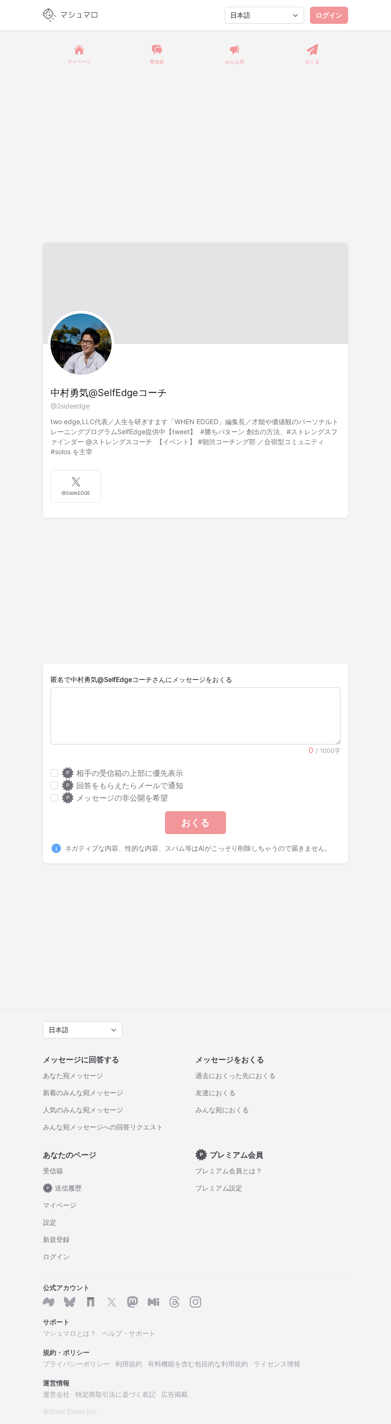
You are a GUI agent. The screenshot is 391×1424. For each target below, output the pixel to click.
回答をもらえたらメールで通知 (124, 785)
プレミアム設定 (219, 1188)
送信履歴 (64, 1188)
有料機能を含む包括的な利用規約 (198, 1364)
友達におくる (216, 1092)
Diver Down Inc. (73, 1411)
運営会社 (56, 1394)
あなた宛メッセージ (73, 1075)
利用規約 (128, 1364)
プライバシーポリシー (76, 1364)
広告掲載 (174, 1394)
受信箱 (53, 1171)
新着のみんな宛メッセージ (83, 1092)
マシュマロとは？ (69, 1333)
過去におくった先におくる (236, 1075)
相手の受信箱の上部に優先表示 (124, 773)
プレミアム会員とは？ (229, 1171)
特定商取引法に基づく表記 (115, 1394)
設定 (49, 1222)
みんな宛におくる (222, 1110)
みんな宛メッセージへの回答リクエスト (103, 1127)
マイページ (59, 1205)
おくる (195, 822)
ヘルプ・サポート (128, 1333)
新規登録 (56, 1239)
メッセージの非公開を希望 (117, 798)
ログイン (329, 15)
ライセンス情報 (277, 1364)
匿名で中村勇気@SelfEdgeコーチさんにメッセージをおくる (141, 679)
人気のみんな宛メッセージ (83, 1110)
